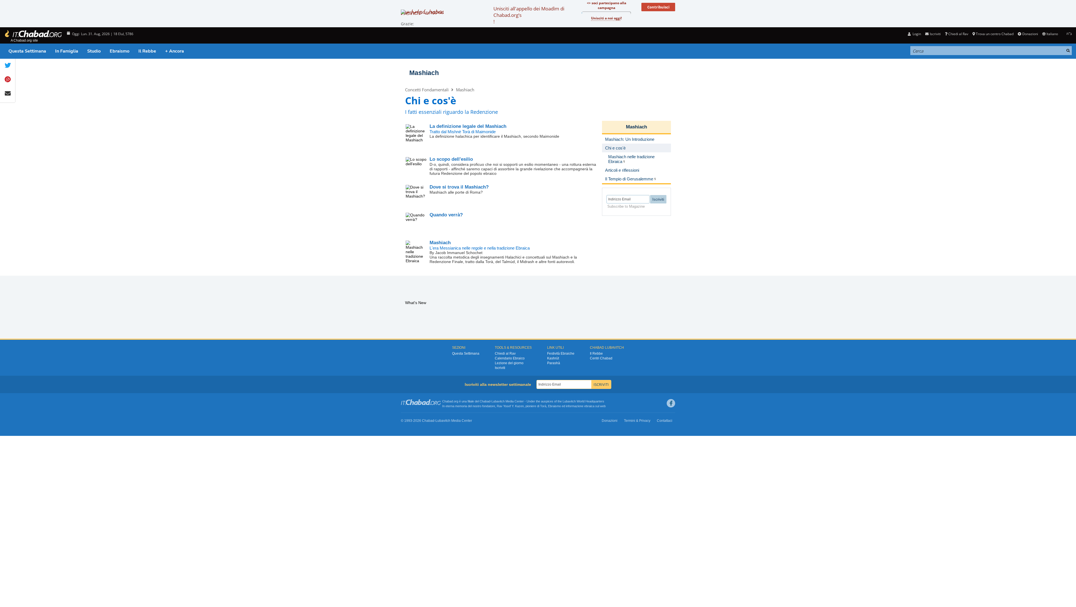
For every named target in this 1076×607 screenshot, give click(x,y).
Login (916, 33)
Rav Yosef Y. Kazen (510, 406)
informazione (574, 406)
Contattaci (664, 421)
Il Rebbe (147, 51)
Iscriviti (500, 368)
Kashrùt (553, 358)
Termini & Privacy (637, 421)
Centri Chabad (601, 358)
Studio (94, 51)
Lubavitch (498, 401)
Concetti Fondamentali (427, 89)
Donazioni (1030, 33)
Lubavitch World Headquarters (583, 401)
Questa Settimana (27, 51)
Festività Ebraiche (560, 353)
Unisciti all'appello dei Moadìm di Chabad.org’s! (528, 15)
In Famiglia (66, 51)
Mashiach (424, 72)
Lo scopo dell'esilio (451, 159)
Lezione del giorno (509, 363)
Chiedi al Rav (958, 33)
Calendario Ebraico (510, 358)
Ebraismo (119, 51)
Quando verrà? (446, 215)
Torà (543, 406)
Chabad (485, 401)
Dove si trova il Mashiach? (459, 187)
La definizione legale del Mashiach (468, 126)
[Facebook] (671, 403)
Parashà (553, 363)
